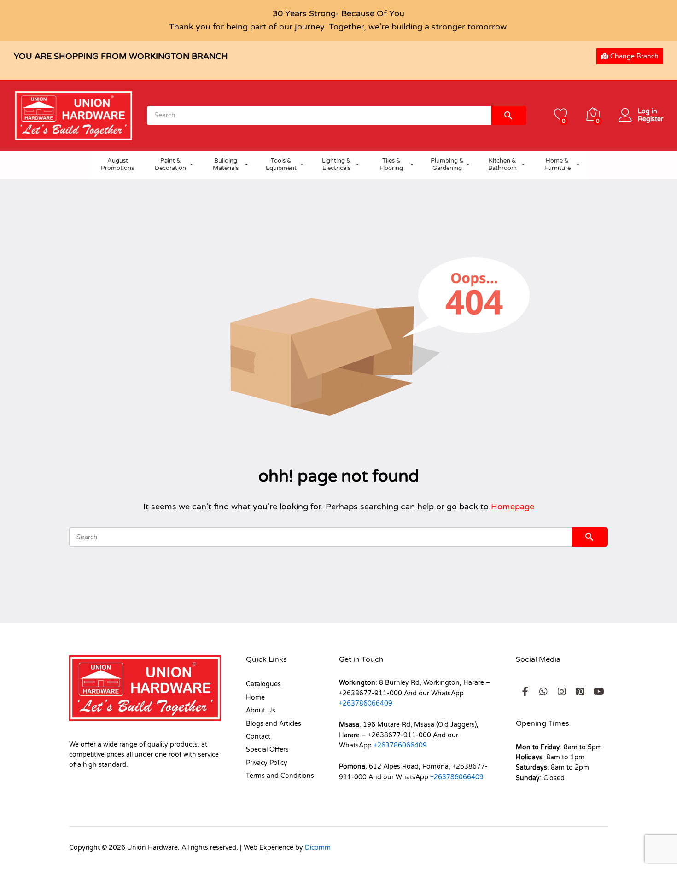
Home (255, 697)
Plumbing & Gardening (447, 164)
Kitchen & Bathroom (502, 164)
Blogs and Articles (273, 724)
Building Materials (226, 164)
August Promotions (117, 164)
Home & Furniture (557, 164)
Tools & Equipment (281, 164)
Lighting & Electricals (336, 164)
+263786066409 (365, 703)
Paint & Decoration (170, 164)
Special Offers (267, 749)
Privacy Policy (266, 763)
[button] (525, 691)
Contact (258, 737)
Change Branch (633, 56)
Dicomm (318, 848)
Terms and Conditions (280, 776)
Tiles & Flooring (391, 164)
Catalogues (263, 684)
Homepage (512, 507)
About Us (260, 710)
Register (650, 119)
